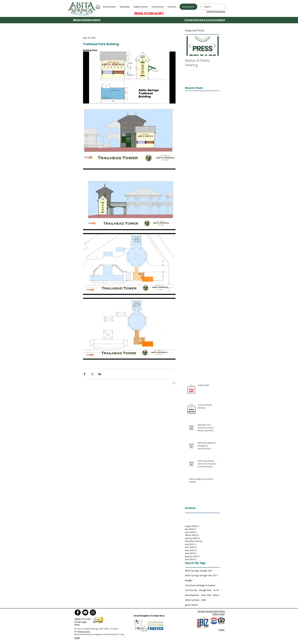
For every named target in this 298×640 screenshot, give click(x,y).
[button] (109, 7)
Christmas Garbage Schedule (200, 585)
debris (216, 595)
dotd (203, 599)
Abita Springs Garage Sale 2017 (201, 575)
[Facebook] (78, 612)
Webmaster (84, 631)
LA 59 (216, 590)
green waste (191, 604)
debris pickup (192, 599)
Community (191, 590)
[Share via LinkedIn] (99, 373)
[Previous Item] (190, 46)
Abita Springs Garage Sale (198, 570)
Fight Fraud (218, 613)
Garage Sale (205, 590)
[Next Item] (214, 46)
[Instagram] (93, 612)
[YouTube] (85, 612)
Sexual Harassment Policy (211, 611)
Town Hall (206, 595)
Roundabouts (192, 595)
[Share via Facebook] (84, 373)
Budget (188, 580)
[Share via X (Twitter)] (92, 373)
